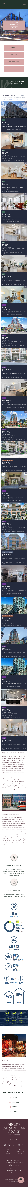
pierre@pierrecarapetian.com (14, 1168)
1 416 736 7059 (17, 1172)
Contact (14, 1183)
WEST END (15, 1097)
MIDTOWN (15, 1107)
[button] (14, 1097)
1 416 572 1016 (17, 1170)
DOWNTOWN (15, 1102)
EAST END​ (15, 1111)
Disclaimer (12, 1181)
